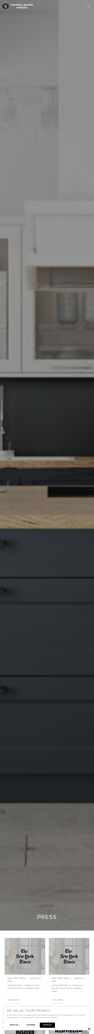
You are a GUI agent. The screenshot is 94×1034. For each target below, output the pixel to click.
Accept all (47, 1025)
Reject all (14, 1025)
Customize (30, 1025)
